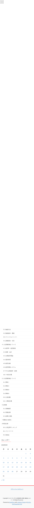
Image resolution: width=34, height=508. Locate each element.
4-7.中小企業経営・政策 (10, 371)
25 (8, 471)
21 (21, 467)
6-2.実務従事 (7, 412)
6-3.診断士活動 (7, 416)
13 (17, 462)
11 (8, 462)
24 (3, 471)
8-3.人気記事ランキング (10, 427)
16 (30, 462)
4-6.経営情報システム (9, 367)
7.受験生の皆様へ (7, 420)
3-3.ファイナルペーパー (10, 337)
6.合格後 (4, 405)
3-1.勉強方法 (7, 329)
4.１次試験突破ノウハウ (9, 344)
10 (3, 462)
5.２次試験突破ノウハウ (9, 378)
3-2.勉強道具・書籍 (8, 333)
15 (26, 462)
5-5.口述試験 (7, 397)
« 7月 (2, 480)
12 (12, 462)
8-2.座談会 (6, 435)
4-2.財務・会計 (7, 352)
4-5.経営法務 (7, 363)
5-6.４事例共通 (7, 401)
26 (12, 471)
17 (3, 467)
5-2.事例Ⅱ (6, 386)
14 (21, 462)
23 (30, 467)
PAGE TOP (31, 491)
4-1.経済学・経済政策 (9, 348)
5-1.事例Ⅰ (6, 382)
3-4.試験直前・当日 (8, 340)
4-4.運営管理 (7, 359)
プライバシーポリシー (17, 489)
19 (12, 467)
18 (8, 467)
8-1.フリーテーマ (8, 431)
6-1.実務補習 (7, 408)
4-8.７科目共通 (7, 374)
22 (26, 467)
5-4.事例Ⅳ (6, 393)
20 (17, 467)
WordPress (12, 502)
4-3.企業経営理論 (8, 356)
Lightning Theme (21, 502)
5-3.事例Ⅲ (6, 389)
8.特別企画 (5, 423)
